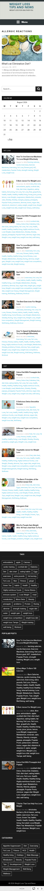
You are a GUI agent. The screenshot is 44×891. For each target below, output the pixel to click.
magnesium (21, 197)
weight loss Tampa (24, 208)
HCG (24, 850)
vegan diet (35, 202)
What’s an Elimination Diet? (16, 63)
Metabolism (30, 197)
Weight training (19, 264)
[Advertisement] (22, 16)
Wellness (19, 293)
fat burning (11, 192)
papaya (27, 200)
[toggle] (34, 888)
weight (24, 205)
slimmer (23, 202)
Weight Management (26, 291)
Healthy (14, 194)
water (20, 205)
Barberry (20, 812)
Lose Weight (11, 197)
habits (31, 253)
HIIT (34, 167)
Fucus (18, 818)
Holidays (20, 855)
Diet (17, 189)
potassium (16, 202)
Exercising (13, 167)
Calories (27, 562)
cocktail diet (35, 186)
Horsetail (25, 823)
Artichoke (33, 810)
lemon (4, 197)
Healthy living (23, 194)
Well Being (11, 293)
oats (3, 200)
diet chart (23, 189)
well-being (35, 208)
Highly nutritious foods (31, 229)
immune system (9, 595)
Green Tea (7, 585)
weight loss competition (32, 261)
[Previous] (38, 888)
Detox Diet (25, 224)
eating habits (13, 227)
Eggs (18, 487)
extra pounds (19, 576)
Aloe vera (37, 184)
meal (13, 232)
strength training (27, 170)
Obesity (8, 200)
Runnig (25, 259)
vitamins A (5, 205)
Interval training (28, 690)
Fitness (25, 253)
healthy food (28, 688)
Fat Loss (20, 167)
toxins (29, 202)
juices (39, 194)
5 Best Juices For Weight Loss (28, 181)
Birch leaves (29, 812)
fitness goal (28, 167)
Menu (25, 22)
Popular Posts (16, 170)
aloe (31, 184)
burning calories (33, 162)
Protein (17, 347)
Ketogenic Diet (22, 506)
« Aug (10, 139)
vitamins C (13, 205)
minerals (38, 197)
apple (28, 186)
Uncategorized (15, 864)
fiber (30, 192)
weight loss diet (11, 208)
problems (5, 286)
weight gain (32, 286)
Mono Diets (20, 599)
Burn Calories (33, 674)
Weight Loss (6, 237)
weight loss (10, 173)
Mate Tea (20, 826)
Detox (18, 224)
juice (34, 194)
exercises (29, 251)
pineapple (33, 200)
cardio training (31, 307)
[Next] (42, 888)
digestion (30, 189)
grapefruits (37, 192)
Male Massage (32, 855)
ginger (31, 581)
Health (4, 194)
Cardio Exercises (22, 165)
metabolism (6, 170)
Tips (17, 286)
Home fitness (27, 256)
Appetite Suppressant (12, 846)
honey (30, 194)
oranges (21, 200)
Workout (26, 293)
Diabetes (32, 224)
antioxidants (20, 186)
